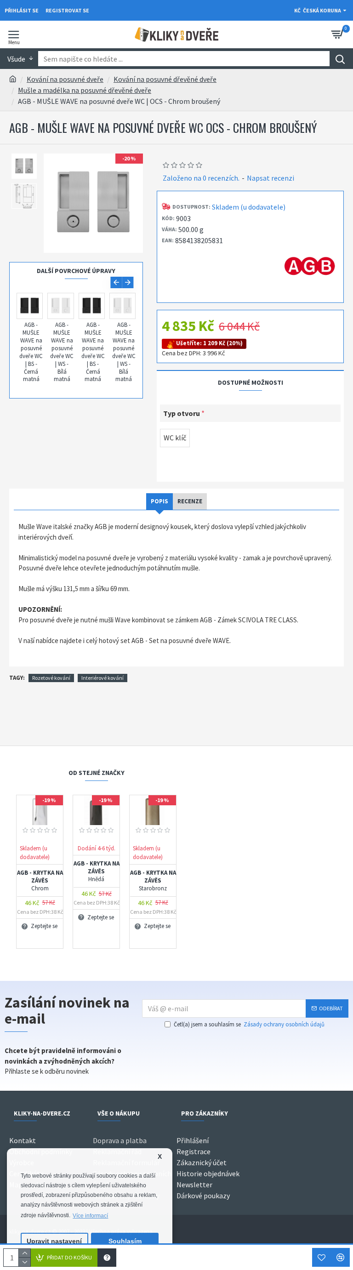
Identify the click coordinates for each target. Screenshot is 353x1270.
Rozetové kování (51, 677)
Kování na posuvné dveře (65, 79)
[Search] (340, 58)
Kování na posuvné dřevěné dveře (165, 79)
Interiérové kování (102, 677)
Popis (159, 501)
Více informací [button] (90, 1216)
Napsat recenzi (270, 177)
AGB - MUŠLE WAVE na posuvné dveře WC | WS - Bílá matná (62, 352)
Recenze (189, 501)
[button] (116, 282)
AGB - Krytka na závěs (40, 880)
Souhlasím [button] (125, 1241)
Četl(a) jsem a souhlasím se (249, 1024)
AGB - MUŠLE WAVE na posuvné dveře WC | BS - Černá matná (31, 352)
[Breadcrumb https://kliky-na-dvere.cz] (13, 79)
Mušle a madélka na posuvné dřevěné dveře (84, 90)
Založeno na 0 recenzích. (201, 177)
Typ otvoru (181, 413)
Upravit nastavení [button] (54, 1241)
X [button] (160, 1156)
